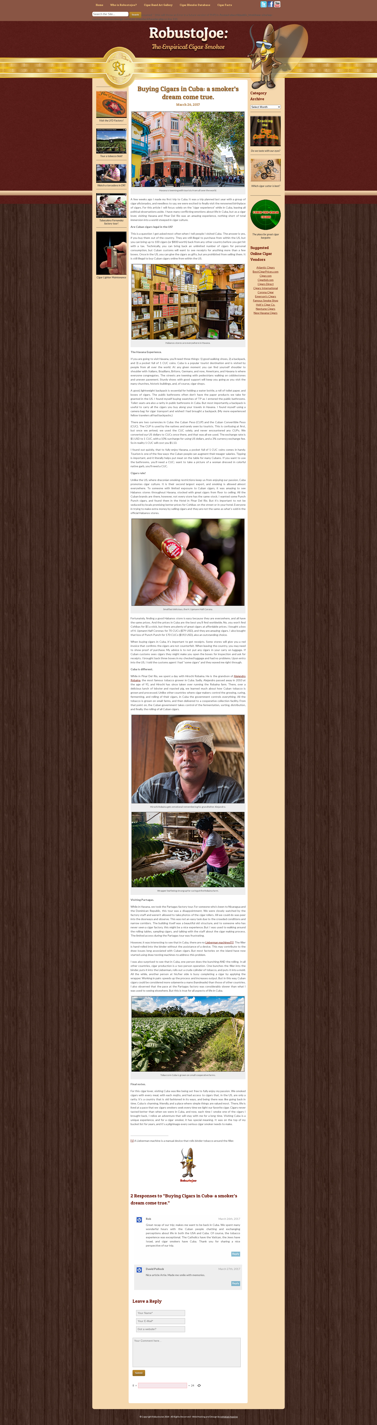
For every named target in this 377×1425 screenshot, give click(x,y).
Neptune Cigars (265, 308)
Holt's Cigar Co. (265, 304)
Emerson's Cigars (265, 296)
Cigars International (265, 288)
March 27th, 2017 (229, 1269)
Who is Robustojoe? (123, 4)
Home (99, 4)
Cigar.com (266, 275)
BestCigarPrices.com (265, 271)
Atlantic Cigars (265, 267)
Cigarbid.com (266, 279)
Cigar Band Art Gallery (158, 4)
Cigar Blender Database (195, 4)
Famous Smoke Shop (265, 300)
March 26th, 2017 (229, 1218)
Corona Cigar (266, 292)
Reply (235, 1253)
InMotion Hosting (229, 1416)
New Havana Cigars (265, 312)
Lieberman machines (217, 942)
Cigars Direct (266, 284)
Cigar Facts (224, 4)
